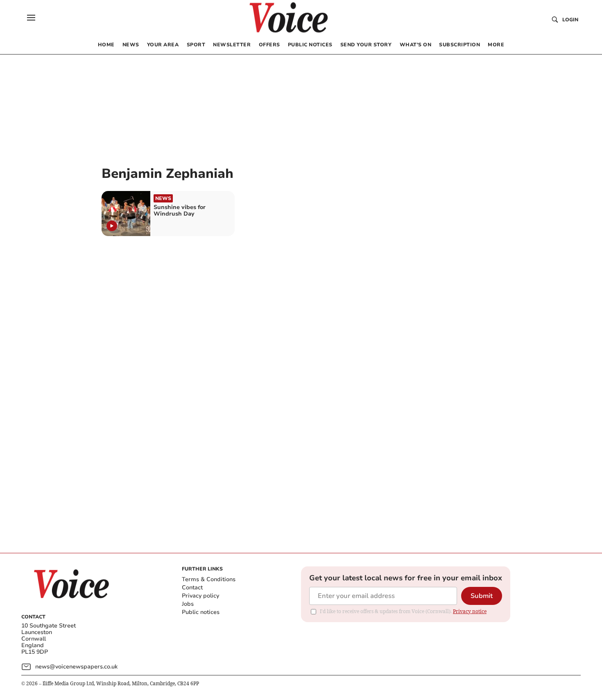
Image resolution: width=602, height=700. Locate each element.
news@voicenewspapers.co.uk (76, 666)
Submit (482, 595)
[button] (31, 17)
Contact (192, 587)
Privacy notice (470, 611)
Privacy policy (200, 596)
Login (570, 20)
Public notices (201, 612)
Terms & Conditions (208, 579)
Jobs (188, 604)
